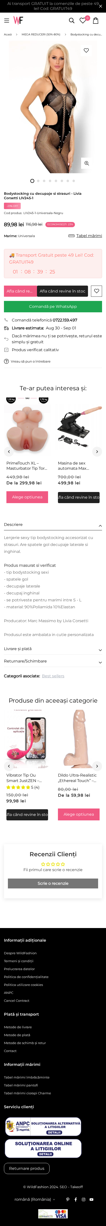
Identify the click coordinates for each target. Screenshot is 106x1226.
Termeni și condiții (19, 961)
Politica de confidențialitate (26, 977)
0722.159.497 (65, 320)
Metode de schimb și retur (25, 1043)
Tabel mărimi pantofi (21, 1085)
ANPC (8, 993)
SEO (63, 1187)
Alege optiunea (27, 497)
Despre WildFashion (20, 953)
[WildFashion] (18, 20)
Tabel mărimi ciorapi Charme (27, 1093)
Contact (10, 1051)
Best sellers (53, 676)
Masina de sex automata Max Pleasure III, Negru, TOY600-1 (76, 466)
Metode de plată (17, 1035)
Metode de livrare (18, 1027)
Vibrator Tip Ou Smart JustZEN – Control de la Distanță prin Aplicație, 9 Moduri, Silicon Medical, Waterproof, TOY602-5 (26, 778)
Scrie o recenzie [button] (53, 883)
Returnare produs (26, 1168)
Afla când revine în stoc (22, 291)
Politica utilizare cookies (23, 985)
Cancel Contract (16, 1001)
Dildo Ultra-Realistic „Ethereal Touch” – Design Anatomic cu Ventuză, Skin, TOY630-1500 (78, 778)
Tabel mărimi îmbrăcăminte (27, 1077)
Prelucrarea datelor (19, 969)
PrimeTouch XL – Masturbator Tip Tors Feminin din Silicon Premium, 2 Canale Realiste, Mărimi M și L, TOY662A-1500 (26, 466)
